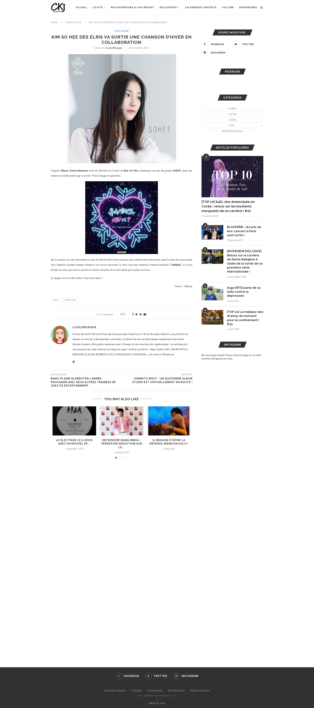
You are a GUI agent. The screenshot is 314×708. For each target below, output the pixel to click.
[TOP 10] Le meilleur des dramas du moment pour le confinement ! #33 (245, 318)
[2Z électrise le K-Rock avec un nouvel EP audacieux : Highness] (74, 420)
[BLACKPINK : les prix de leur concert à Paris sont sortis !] (212, 232)
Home (54, 22)
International (232, 131)
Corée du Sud (73, 22)
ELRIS (56, 300)
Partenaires (248, 7)
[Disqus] (121, 510)
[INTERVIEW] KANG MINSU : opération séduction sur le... (121, 444)
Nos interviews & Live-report (132, 7)
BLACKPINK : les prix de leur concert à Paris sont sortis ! (244, 231)
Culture (228, 7)
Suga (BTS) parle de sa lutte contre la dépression (244, 292)
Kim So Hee (70, 300)
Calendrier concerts (200, 7)
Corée (232, 108)
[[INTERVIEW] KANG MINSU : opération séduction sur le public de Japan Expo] (121, 420)
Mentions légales (115, 690)
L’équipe (137, 690)
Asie (231, 125)
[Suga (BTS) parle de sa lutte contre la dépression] (212, 293)
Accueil (81, 7)
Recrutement (176, 690)
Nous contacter (200, 690)
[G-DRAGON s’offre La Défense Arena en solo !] (169, 420)
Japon (232, 114)
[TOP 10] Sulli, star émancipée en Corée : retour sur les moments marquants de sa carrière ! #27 (228, 206)
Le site (98, 7)
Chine (232, 119)
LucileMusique (114, 47)
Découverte (168, 7)
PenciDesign (173, 696)
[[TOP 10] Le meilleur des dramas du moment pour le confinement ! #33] (212, 317)
